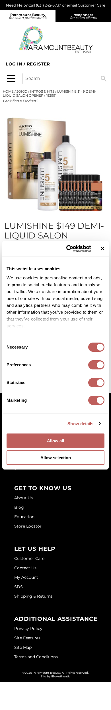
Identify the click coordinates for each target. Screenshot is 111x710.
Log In (15, 64)
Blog (19, 507)
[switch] (96, 364)
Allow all (55, 440)
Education (24, 516)
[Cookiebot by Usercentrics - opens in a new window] (68, 248)
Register (38, 64)
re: (83, 16)
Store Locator (28, 526)
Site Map (23, 647)
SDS (18, 586)
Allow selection (55, 457)
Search (103, 78)
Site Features (27, 638)
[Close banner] (102, 248)
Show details (80, 423)
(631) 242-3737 (48, 5)
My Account (26, 577)
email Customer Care (86, 5)
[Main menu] (11, 78)
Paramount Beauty (28, 16)
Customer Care (29, 558)
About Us (23, 497)
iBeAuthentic (61, 676)
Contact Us (25, 567)
